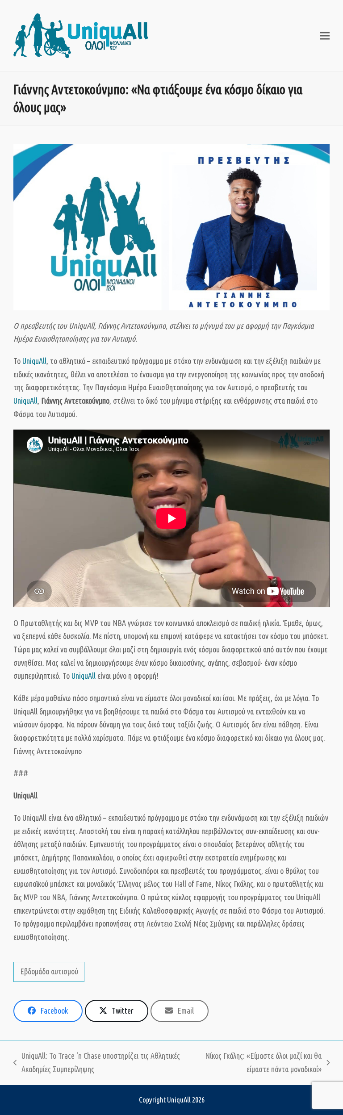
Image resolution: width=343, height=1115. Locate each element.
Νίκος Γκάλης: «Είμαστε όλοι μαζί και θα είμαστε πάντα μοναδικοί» (256, 1063)
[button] (325, 36)
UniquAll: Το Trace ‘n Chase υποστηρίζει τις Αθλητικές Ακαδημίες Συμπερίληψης (96, 1063)
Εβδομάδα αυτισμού (49, 971)
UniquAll (34, 360)
